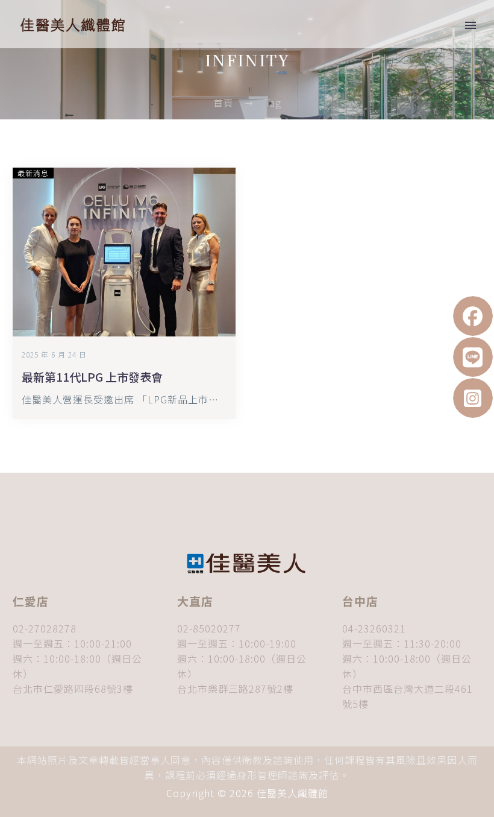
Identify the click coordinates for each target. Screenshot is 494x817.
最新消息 (33, 173)
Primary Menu (470, 25)
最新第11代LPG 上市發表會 (92, 376)
